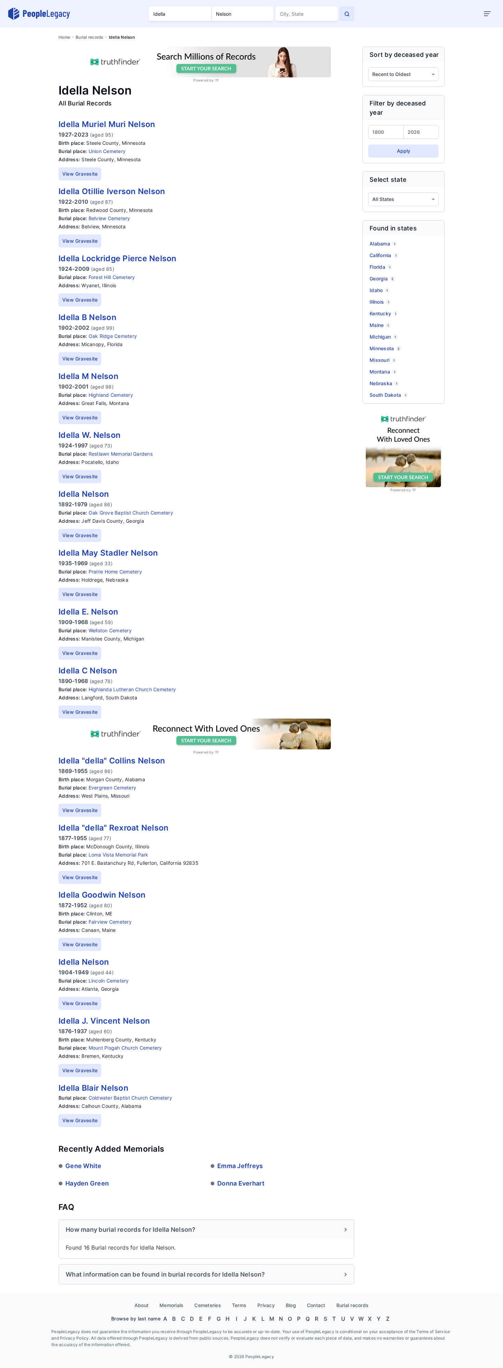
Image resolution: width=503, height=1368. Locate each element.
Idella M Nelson (88, 376)
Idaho (379, 290)
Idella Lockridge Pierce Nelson (118, 258)
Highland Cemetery (111, 395)
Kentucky (383, 313)
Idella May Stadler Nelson (108, 553)
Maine (379, 325)
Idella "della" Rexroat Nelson (113, 828)
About (141, 1305)
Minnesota (385, 348)
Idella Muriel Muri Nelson (107, 124)
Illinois (379, 302)
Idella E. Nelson (88, 612)
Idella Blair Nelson (93, 1088)
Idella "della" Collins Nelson (112, 760)
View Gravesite (80, 174)
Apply (403, 151)
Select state (388, 179)
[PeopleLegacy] (39, 14)
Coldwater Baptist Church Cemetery (130, 1098)
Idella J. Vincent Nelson (104, 1021)
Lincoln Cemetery (109, 981)
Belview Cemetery (109, 218)
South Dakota (388, 395)
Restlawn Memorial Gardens (121, 454)
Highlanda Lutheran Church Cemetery (132, 689)
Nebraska (383, 383)
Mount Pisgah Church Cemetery (125, 1048)
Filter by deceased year (398, 108)
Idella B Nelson (87, 317)
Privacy (266, 1305)
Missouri (382, 360)
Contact (316, 1305)
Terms (239, 1305)
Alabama (382, 243)
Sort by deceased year (404, 54)
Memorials (171, 1305)
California (383, 255)
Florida (380, 267)
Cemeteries (207, 1305)
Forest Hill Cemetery (112, 277)
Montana (382, 372)
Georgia (382, 278)
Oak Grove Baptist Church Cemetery (131, 513)
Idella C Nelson (88, 670)
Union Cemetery (107, 151)
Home (64, 37)
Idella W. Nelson (89, 435)
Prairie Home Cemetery (115, 571)
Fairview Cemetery (110, 922)
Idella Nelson (84, 494)
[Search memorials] (347, 14)
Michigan (383, 337)
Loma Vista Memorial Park (119, 855)
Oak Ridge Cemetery (113, 336)
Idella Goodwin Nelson (102, 895)
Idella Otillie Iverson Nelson (112, 191)
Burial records (89, 37)
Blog (291, 1305)
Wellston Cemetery (110, 630)
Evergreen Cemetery (113, 787)
